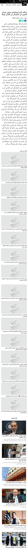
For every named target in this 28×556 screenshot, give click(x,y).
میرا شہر (25, 18)
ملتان (21, 18)
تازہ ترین (19, 5)
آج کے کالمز (8, 5)
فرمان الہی (17, 1)
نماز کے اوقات (11, 1)
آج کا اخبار (14, 5)
